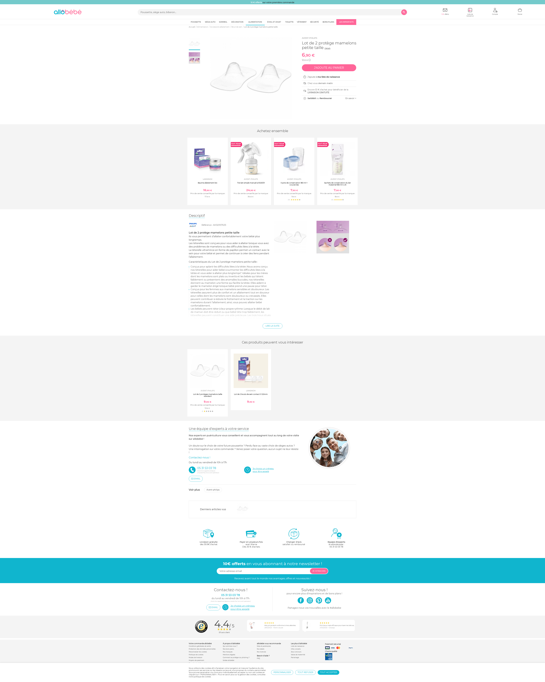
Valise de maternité (298, 655)
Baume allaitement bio (207, 183)
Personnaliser (282, 672)
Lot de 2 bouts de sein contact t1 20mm (251, 394)
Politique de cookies (196, 655)
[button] (309, 60)
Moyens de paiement (196, 660)
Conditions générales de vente (200, 646)
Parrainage (295, 657)
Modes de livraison (195, 657)
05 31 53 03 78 (336, 547)
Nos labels (260, 649)
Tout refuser (305, 672)
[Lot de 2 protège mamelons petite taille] (243, 508)
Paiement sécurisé (333, 644)
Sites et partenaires (264, 646)
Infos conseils (296, 649)
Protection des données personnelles (202, 649)
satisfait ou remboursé (294, 543)
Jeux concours (296, 652)
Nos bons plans (228, 649)
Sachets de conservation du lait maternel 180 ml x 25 (337, 184)
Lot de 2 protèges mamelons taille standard (207, 395)
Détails (327, 48)
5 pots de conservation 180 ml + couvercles (294, 184)
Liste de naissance (297, 646)
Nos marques (227, 652)
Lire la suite (272, 326)
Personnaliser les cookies (198, 652)
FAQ (258, 658)
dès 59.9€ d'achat (209, 543)
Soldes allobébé (228, 660)
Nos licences (261, 652)
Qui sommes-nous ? (230, 646)
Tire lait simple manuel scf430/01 (251, 183)
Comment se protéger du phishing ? (236, 657)
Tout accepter (328, 672)
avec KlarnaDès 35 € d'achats (251, 544)
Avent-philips (309, 38)
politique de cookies (202, 677)
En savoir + (350, 98)
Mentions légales (229, 655)
